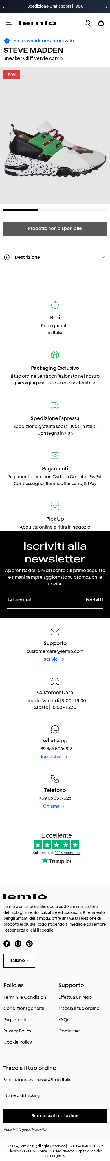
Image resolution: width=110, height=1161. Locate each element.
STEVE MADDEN (33, 50)
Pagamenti (14, 1019)
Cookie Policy (17, 1042)
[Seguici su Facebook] (6, 943)
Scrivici (52, 659)
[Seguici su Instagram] (18, 943)
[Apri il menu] (9, 22)
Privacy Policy (17, 1031)
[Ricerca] (87, 22)
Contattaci (69, 1031)
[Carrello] (101, 22)
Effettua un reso (75, 997)
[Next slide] (106, 6)
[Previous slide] (3, 6)
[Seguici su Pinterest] (29, 943)
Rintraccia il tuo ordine (55, 1115)
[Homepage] (37, 22)
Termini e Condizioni (25, 997)
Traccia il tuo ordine (79, 1008)
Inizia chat (52, 756)
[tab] (20, 210)
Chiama (51, 806)
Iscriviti (94, 600)
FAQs (63, 1019)
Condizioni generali (24, 1008)
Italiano (18, 960)
